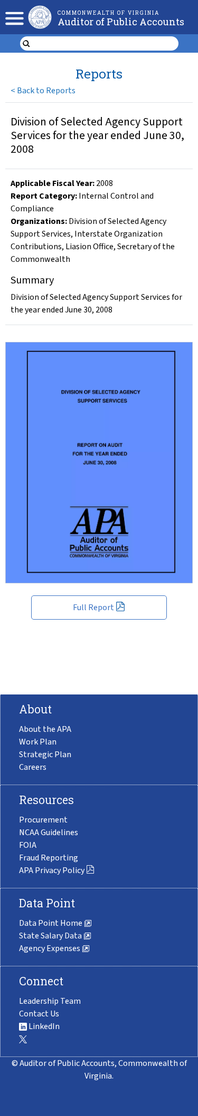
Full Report (93, 607)
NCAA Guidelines (48, 832)
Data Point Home (51, 923)
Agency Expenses (50, 948)
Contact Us (39, 1014)
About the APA (45, 729)
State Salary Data (51, 936)
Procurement (43, 820)
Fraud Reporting (48, 858)
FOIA (27, 845)
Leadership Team (50, 1001)
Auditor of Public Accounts (121, 21)
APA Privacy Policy (51, 870)
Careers (32, 767)
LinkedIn (43, 1026)
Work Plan (37, 742)
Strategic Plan (45, 754)
